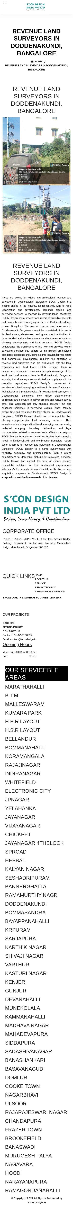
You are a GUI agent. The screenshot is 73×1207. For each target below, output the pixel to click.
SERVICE (40, 583)
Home (38, 61)
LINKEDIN (56, 597)
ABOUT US (41, 579)
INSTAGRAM (27, 597)
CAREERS (8, 623)
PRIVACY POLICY (45, 587)
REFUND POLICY (13, 627)
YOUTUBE (42, 597)
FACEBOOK (10, 597)
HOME (38, 575)
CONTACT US (11, 631)
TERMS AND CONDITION (50, 591)
